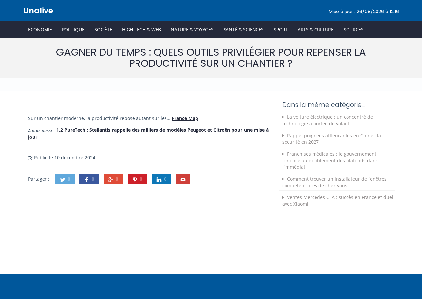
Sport (281, 29)
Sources (354, 29)
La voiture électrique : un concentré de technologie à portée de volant (327, 120)
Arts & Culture (316, 29)
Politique (73, 29)
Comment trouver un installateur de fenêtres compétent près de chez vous (334, 182)
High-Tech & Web (141, 29)
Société (103, 29)
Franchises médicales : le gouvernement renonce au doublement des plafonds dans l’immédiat (330, 160)
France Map (185, 118)
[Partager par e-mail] (183, 179)
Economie (40, 29)
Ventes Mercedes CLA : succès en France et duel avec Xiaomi (337, 200)
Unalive (38, 10)
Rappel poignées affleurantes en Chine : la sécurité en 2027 (331, 138)
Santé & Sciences (244, 29)
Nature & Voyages (192, 29)
